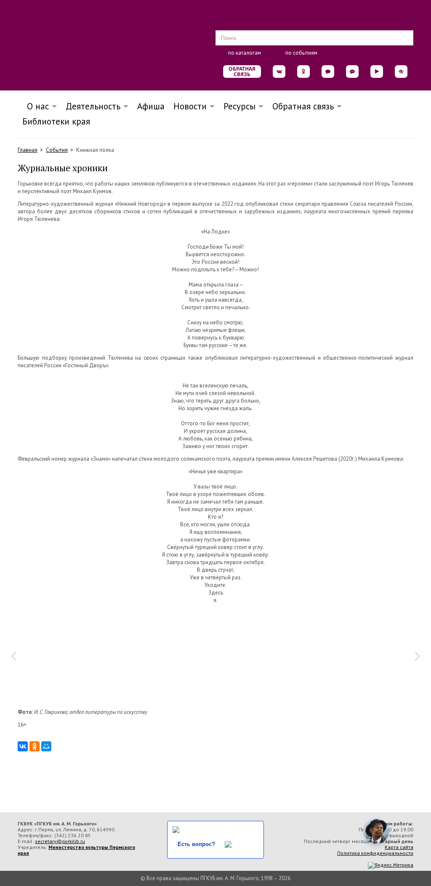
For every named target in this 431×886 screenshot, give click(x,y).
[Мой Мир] (46, 746)
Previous (13, 656)
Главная (27, 150)
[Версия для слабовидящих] (401, 71)
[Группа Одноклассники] (303, 71)
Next (417, 656)
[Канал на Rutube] (376, 71)
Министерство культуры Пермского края (76, 850)
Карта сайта (399, 847)
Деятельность (93, 106)
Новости (190, 106)
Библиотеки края (56, 121)
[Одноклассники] (34, 746)
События (57, 150)
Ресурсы (239, 106)
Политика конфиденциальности (375, 853)
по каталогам (244, 52)
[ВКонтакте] (23, 746)
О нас (35, 106)
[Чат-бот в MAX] (352, 71)
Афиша (151, 106)
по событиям (301, 52)
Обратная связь (242, 71)
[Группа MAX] (328, 71)
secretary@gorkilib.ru (60, 841)
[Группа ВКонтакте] (279, 71)
